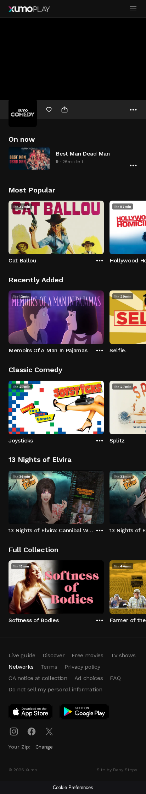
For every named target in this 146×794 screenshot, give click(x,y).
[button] (73, 158)
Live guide (22, 655)
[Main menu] (133, 9)
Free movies (87, 655)
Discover (53, 655)
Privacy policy (82, 666)
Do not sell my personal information (55, 689)
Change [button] (44, 747)
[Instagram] (14, 731)
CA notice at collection (38, 678)
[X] (49, 731)
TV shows (123, 655)
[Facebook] (31, 731)
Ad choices (88, 678)
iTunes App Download (30, 713)
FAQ (115, 678)
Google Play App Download (84, 713)
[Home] (29, 9)
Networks (21, 666)
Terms (48, 666)
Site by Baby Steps (117, 769)
